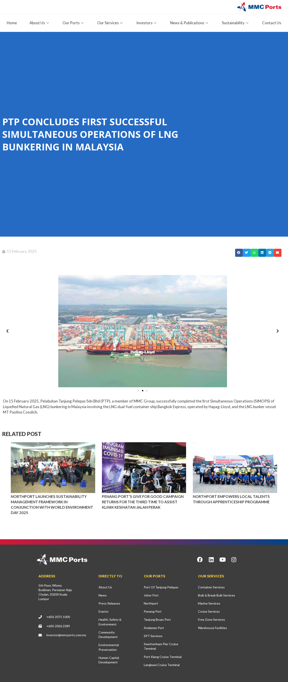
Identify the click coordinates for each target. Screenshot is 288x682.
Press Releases (109, 603)
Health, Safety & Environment (110, 622)
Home (12, 22)
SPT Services (153, 636)
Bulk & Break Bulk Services (216, 595)
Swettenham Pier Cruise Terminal (161, 646)
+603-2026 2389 (58, 626)
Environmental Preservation (109, 647)
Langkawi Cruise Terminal (162, 665)
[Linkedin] (211, 559)
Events (103, 611)
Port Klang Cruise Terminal (163, 657)
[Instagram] (233, 559)
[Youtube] (222, 559)
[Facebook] (200, 559)
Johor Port (151, 595)
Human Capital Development (109, 660)
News (103, 595)
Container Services (211, 587)
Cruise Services (209, 611)
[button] (239, 253)
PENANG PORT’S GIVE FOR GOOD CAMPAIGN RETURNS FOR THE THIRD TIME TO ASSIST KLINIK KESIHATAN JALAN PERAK (143, 502)
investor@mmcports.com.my (66, 635)
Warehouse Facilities (212, 628)
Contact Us (271, 22)
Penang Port (153, 611)
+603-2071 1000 (58, 617)
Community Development (108, 634)
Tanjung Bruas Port (157, 619)
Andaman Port (154, 628)
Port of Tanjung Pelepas (161, 587)
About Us (105, 587)
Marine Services (209, 603)
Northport (151, 603)
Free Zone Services (211, 619)
